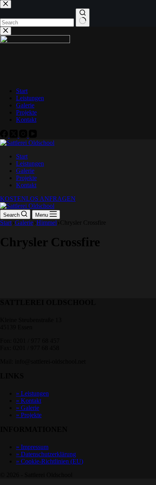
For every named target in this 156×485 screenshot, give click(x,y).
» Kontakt (28, 400)
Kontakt (26, 185)
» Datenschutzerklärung (46, 454)
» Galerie (27, 407)
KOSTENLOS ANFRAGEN (38, 198)
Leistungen (30, 163)
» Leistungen (32, 393)
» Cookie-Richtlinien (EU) (49, 461)
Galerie (25, 170)
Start (22, 156)
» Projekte (29, 415)
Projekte (26, 177)
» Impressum (32, 446)
